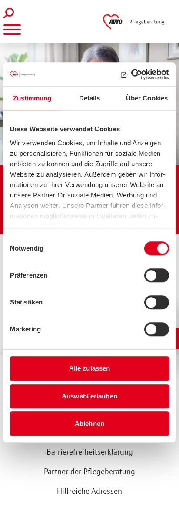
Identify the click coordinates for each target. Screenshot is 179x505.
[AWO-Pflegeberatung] (135, 21)
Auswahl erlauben (89, 396)
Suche (10, 13)
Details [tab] (89, 98)
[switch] (156, 275)
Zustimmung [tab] (32, 98)
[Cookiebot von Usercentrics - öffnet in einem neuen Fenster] (131, 74)
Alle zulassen (89, 368)
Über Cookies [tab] (147, 98)
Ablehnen (89, 423)
